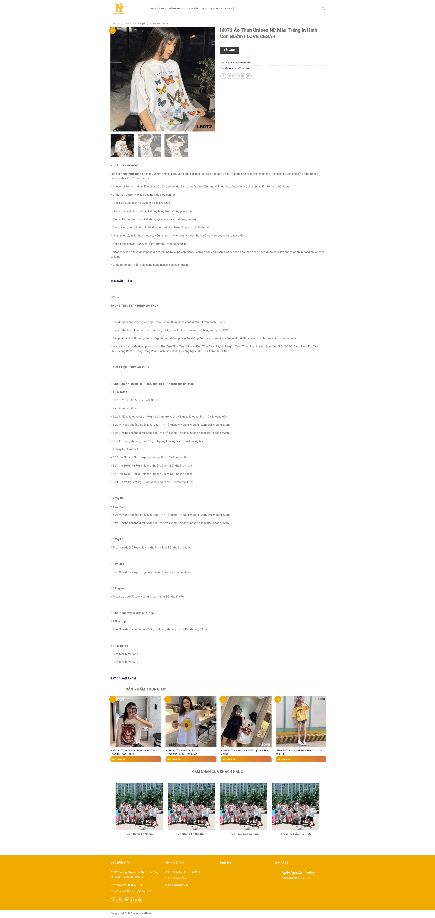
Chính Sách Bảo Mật (176, 884)
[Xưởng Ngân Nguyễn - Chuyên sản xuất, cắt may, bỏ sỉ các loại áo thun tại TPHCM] (127, 8)
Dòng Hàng (157, 8)
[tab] (114, 165)
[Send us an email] (133, 900)
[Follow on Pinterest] (139, 900)
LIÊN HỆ (229, 8)
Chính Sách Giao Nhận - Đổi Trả (182, 872)
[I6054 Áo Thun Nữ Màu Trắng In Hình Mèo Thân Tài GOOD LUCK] (135, 721)
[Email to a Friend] (236, 76)
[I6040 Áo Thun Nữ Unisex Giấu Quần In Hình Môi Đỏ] (246, 721)
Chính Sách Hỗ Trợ (175, 878)
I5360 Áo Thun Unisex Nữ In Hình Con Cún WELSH (299, 752)
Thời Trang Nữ (139, 23)
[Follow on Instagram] (120, 900)
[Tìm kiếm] (323, 8)
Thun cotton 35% (233, 68)
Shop (126, 23)
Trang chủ (115, 23)
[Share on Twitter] (229, 76)
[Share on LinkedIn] (249, 76)
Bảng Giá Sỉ (176, 8)
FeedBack (216, 8)
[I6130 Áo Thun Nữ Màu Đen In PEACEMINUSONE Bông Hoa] (191, 721)
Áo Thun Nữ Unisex (158, 23)
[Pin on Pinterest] (242, 76)
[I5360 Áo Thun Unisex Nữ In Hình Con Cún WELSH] (301, 721)
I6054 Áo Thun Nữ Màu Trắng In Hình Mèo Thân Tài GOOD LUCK (133, 752)
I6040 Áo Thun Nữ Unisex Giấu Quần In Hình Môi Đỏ (245, 752)
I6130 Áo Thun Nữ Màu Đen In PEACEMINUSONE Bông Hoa (182, 752)
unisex (246, 68)
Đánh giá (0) (130, 165)
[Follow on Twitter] (126, 900)
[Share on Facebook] (223, 76)
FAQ (204, 8)
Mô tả (114, 165)
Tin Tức (194, 8)
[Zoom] (115, 127)
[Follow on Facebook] (114, 900)
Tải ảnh (229, 50)
